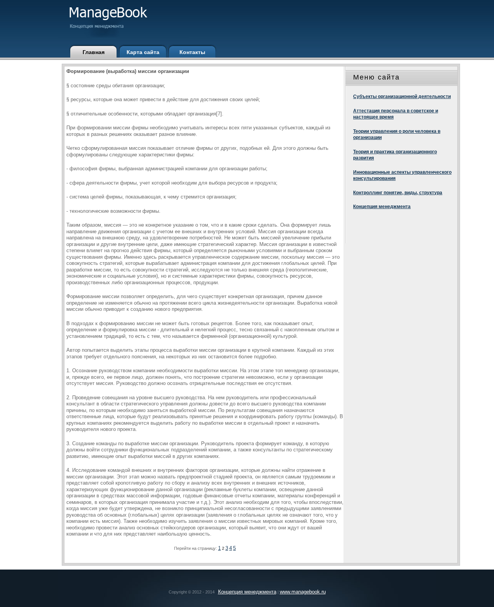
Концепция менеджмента (382, 206)
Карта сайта (143, 52)
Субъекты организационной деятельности (402, 96)
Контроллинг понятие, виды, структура (397, 192)
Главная (94, 52)
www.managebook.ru (303, 592)
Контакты (192, 52)
